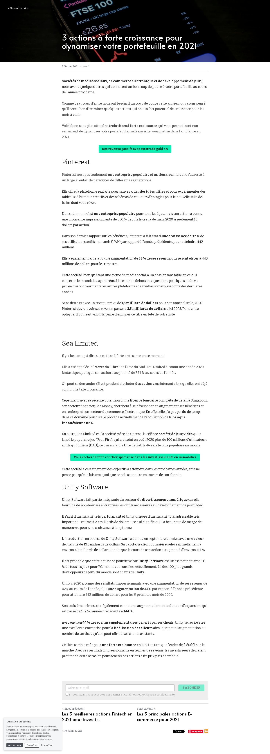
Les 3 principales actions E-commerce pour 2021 (164, 716)
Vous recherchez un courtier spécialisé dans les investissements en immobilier (135, 457)
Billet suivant (145, 708)
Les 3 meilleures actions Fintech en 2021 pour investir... (97, 716)
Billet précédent (74, 708)
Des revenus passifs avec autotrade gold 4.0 (135, 149)
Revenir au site (19, 8)
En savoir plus (45, 739)
